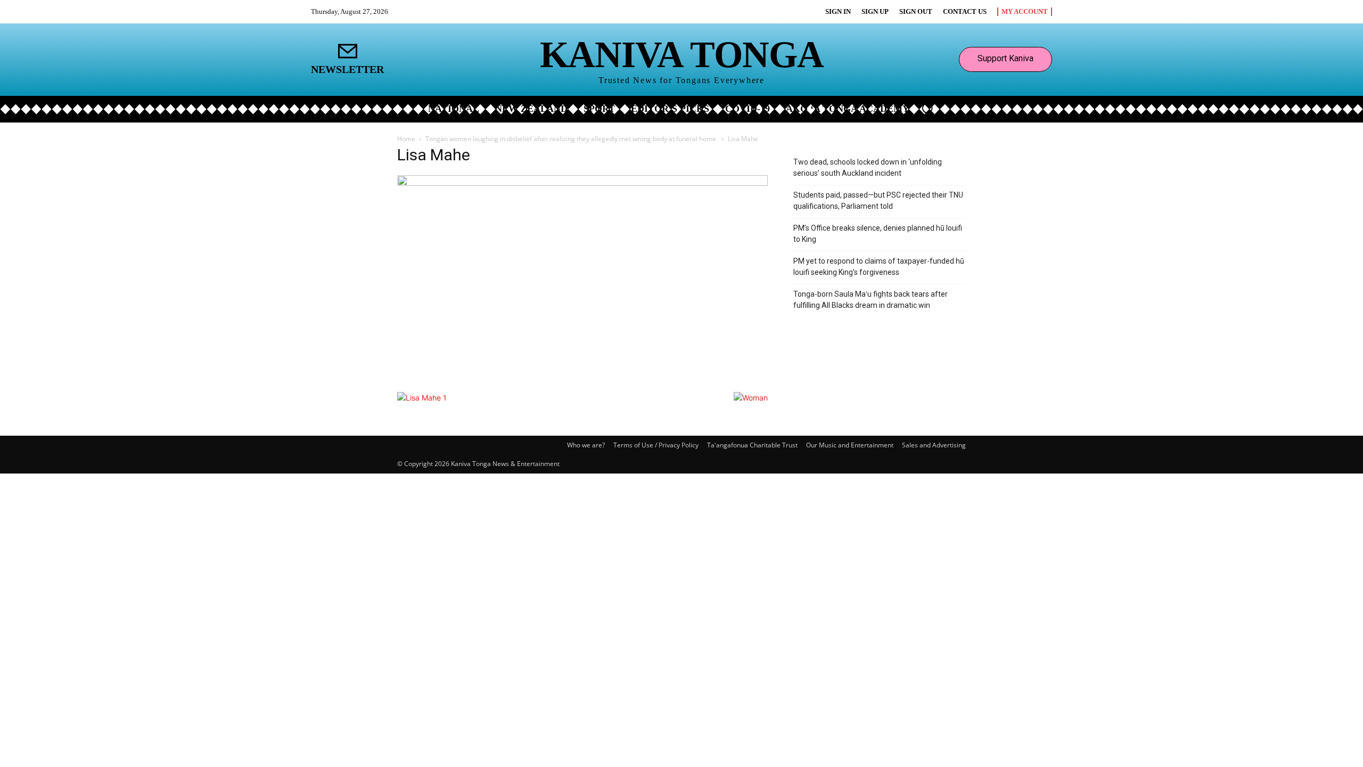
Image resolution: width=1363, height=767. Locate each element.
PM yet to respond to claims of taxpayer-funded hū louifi (878, 266)
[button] (927, 108)
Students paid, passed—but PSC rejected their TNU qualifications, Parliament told (878, 200)
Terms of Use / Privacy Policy (656, 445)
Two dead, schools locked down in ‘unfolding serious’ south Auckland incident (867, 167)
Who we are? (586, 445)
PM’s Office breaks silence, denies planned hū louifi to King (877, 233)
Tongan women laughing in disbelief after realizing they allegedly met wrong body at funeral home (571, 138)
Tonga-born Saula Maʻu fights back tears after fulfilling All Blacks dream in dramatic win (870, 299)
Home (406, 138)
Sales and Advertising (934, 445)
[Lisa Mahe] (582, 182)
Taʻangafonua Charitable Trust (752, 445)
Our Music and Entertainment (849, 445)
